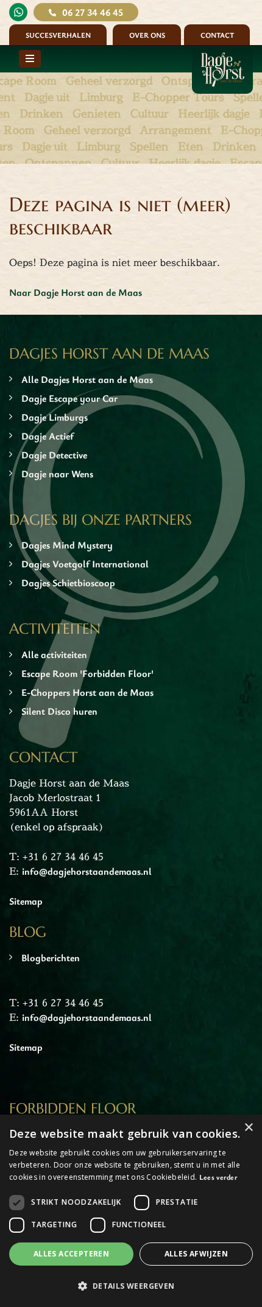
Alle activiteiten (54, 654)
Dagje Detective (54, 454)
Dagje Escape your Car (69, 398)
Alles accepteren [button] (71, 1254)
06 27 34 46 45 (92, 12)
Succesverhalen (58, 35)
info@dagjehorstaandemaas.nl (87, 871)
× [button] (248, 1127)
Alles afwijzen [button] (196, 1254)
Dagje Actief (47, 436)
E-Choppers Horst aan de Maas (87, 692)
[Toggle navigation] (30, 59)
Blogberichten (50, 957)
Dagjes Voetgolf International (85, 563)
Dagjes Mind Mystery (67, 545)
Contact (217, 35)
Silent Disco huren (59, 711)
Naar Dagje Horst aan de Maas (75, 292)
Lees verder (218, 1177)
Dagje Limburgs (54, 417)
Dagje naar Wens (57, 473)
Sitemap (26, 901)
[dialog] (131, 1211)
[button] (131, 1285)
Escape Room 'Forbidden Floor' (87, 673)
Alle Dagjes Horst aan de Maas (87, 379)
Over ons (147, 35)
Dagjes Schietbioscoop (68, 582)
